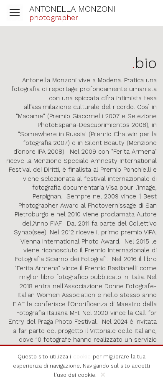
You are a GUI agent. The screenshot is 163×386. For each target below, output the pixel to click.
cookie (82, 356)
